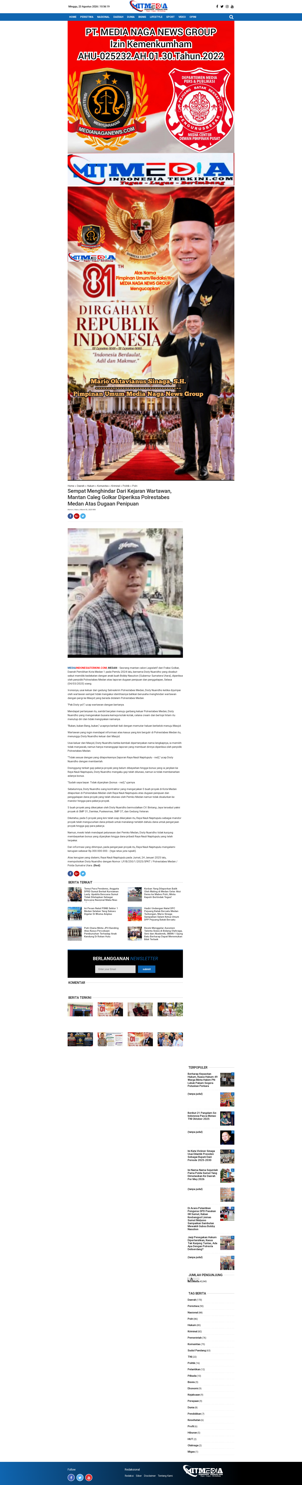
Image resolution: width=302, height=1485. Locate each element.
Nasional (193, 1312)
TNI (190, 1356)
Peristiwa (193, 1306)
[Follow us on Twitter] (80, 1477)
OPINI (193, 16)
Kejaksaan (194, 1394)
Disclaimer (150, 1475)
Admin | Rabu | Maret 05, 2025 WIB (82, 510)
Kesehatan (194, 1420)
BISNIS (142, 16)
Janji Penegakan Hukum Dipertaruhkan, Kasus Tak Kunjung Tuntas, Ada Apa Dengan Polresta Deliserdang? (202, 1243)
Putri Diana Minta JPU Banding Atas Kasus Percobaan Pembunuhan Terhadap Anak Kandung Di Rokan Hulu (101, 932)
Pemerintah (195, 1337)
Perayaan (193, 1401)
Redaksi (129, 1475)
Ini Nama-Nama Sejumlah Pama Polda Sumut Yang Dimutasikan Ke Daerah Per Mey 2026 (203, 1174)
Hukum (91, 485)
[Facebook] (70, 516)
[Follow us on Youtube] (88, 1477)
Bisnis (191, 1382)
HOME (72, 16)
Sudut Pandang (197, 1350)
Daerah (80, 485)
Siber (139, 1475)
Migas (191, 1451)
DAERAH (118, 16)
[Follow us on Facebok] (71, 1477)
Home (71, 485)
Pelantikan (194, 1369)
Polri (134, 485)
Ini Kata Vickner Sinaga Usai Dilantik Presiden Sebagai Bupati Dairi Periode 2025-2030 (201, 1155)
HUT (190, 1439)
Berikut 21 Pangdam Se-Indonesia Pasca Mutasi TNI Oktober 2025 (202, 1115)
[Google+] (76, 516)
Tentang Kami (165, 1475)
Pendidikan (194, 1413)
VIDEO (182, 16)
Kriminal (115, 485)
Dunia (191, 1407)
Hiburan (192, 1432)
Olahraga (193, 1445)
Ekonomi (193, 1388)
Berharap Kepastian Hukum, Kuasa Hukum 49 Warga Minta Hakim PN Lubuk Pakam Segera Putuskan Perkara (203, 1079)
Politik (126, 485)
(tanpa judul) (195, 1093)
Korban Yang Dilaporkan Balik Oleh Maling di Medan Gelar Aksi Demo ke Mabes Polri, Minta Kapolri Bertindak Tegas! (162, 893)
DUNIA (131, 16)
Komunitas (103, 485)
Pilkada (192, 1375)
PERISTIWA (86, 16)
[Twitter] (83, 516)
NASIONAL (103, 16)
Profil (191, 1426)
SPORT (170, 16)
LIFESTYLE (156, 16)
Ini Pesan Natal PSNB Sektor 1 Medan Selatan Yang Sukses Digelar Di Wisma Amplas (101, 911)
